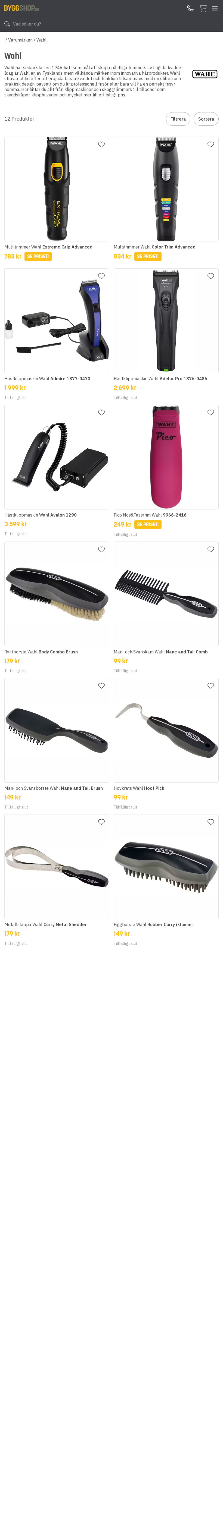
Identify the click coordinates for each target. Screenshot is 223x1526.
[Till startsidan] (21, 8)
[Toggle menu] (215, 8)
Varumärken (20, 40)
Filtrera (178, 119)
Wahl (41, 40)
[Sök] (7, 24)
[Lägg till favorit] (101, 144)
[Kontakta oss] (190, 8)
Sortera (206, 119)
